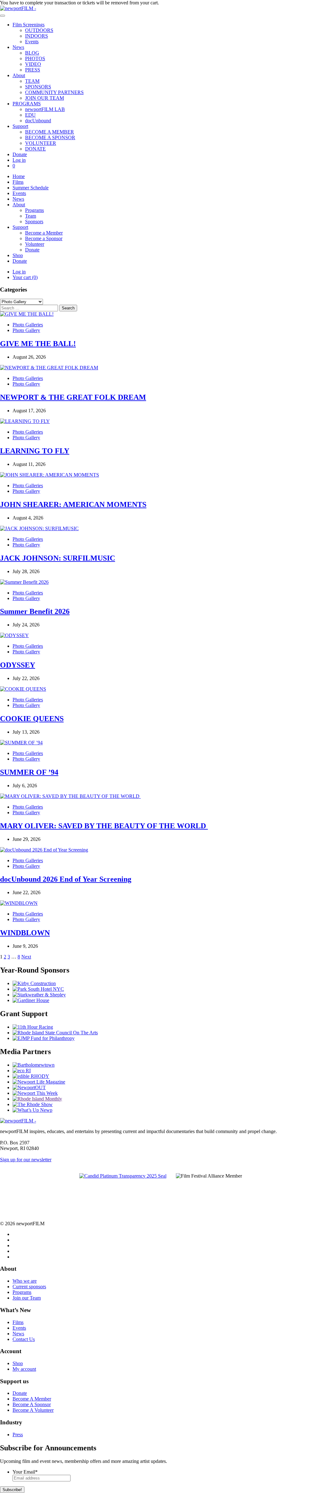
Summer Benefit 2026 (35, 611)
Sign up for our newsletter (25, 1159)
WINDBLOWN (25, 933)
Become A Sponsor (32, 1404)
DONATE (35, 148)
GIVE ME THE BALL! (38, 344)
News (18, 47)
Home (19, 176)
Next (26, 956)
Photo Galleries (28, 324)
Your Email (25, 1472)
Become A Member (32, 1398)
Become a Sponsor (43, 238)
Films (18, 182)
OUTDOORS (39, 30)
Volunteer (34, 244)
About (19, 75)
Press (18, 1434)
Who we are (25, 1281)
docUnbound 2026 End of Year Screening (65, 879)
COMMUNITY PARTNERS (54, 92)
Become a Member (44, 232)
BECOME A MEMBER (49, 132)
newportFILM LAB (45, 109)
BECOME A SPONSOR (50, 137)
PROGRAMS (27, 103)
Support (20, 126)
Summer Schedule (31, 187)
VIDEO (33, 64)
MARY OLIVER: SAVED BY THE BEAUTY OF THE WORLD (104, 826)
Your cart (25, 277)
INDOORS (36, 36)
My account (24, 1369)
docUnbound (38, 120)
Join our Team (27, 1297)
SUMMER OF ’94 (29, 772)
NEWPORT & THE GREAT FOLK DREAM (73, 397)
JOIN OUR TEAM (44, 98)
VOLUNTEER (40, 143)
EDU (30, 115)
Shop (18, 255)
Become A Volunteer (33, 1410)
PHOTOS (35, 58)
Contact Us (24, 1339)
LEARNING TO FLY (34, 451)
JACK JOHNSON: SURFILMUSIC (57, 558)
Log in (19, 160)
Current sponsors (29, 1286)
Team (30, 216)
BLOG (32, 52)
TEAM (32, 81)
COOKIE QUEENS (32, 719)
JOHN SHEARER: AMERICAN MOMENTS (73, 504)
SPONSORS (38, 86)
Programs (34, 210)
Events (32, 41)
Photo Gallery (26, 330)
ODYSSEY (17, 665)
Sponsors (34, 221)
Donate (20, 154)
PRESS (32, 69)
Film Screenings (29, 24)
